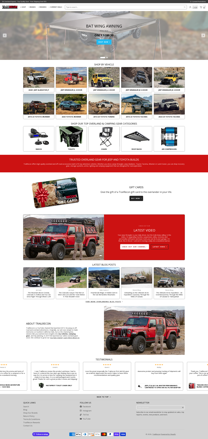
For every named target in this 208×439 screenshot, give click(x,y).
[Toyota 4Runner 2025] (71, 106)
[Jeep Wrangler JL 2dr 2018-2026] (104, 79)
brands (33, 7)
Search (26, 406)
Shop (24, 7)
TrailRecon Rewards (31, 422)
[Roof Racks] (136, 138)
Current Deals (56, 7)
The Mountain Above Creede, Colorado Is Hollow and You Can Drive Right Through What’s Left (38, 283)
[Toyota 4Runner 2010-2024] (38, 106)
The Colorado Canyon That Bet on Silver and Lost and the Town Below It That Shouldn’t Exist (71, 283)
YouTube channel (56, 338)
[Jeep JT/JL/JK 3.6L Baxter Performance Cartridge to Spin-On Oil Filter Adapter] (144, 386)
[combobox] (124, 7)
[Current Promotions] (198, 1)
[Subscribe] (183, 407)
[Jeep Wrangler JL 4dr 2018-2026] (71, 79)
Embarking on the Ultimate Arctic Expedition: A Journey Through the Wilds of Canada (136, 283)
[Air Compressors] (169, 138)
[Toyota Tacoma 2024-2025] (169, 106)
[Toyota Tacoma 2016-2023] (136, 106)
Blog (25, 410)
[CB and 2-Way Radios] (38, 138)
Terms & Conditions (31, 419)
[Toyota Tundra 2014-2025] (104, 106)
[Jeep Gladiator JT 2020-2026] (38, 79)
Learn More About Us (71, 338)
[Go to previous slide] (5, 35)
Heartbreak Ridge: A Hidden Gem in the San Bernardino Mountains (104, 283)
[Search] (185, 7)
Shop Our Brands (30, 413)
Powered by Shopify (168, 434)
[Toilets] (71, 138)
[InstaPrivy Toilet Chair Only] (40, 385)
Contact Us (27, 426)
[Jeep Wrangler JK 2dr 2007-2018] (169, 79)
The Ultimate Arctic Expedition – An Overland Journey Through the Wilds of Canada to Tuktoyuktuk (169, 283)
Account (193, 7)
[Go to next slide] (203, 35)
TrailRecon (156, 434)
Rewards (42, 7)
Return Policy (28, 416)
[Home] (9, 7)
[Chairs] (104, 138)
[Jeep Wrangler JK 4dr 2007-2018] (136, 79)
